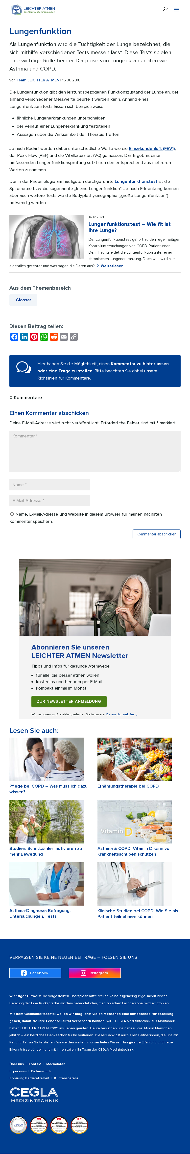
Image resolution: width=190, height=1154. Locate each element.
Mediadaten (55, 1064)
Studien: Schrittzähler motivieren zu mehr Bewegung (45, 851)
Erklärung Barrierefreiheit (29, 1078)
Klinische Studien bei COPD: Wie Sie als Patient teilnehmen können (137, 913)
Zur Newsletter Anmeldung (69, 701)
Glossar (23, 300)
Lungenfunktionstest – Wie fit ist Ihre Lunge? (130, 227)
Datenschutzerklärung (121, 714)
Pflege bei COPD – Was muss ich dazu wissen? (48, 788)
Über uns (16, 1064)
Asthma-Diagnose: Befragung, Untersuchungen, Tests (40, 913)
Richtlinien (47, 378)
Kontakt (35, 1064)
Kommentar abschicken (156, 534)
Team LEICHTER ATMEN (38, 80)
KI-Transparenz (66, 1078)
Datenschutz (41, 1071)
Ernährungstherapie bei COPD (128, 786)
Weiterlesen (112, 266)
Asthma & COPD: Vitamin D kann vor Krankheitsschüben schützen (134, 851)
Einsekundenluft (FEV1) (152, 148)
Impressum (17, 1071)
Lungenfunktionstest (136, 181)
